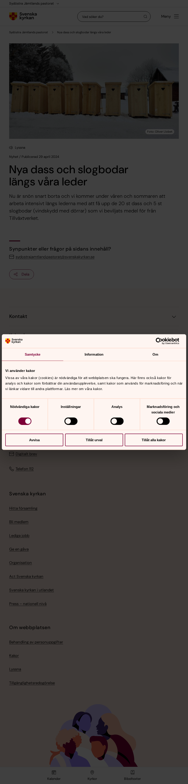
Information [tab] (94, 354)
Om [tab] (155, 354)
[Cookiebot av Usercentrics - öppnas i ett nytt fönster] (163, 341)
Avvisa (34, 440)
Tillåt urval (94, 440)
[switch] (70, 421)
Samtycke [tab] (33, 354)
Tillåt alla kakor (154, 440)
